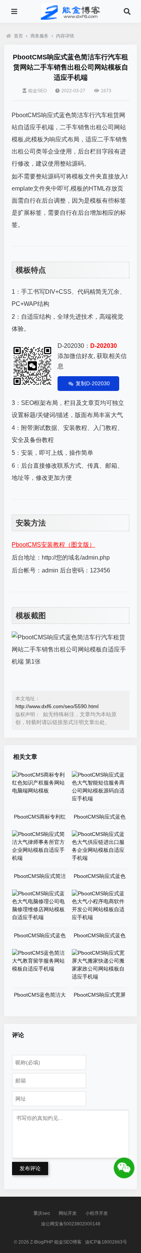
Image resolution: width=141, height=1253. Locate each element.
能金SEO (37, 90)
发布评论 (30, 1168)
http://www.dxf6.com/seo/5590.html (57, 706)
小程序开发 (96, 1213)
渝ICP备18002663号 (106, 1242)
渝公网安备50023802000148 (70, 1224)
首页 (18, 36)
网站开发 (68, 1213)
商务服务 (39, 36)
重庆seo (41, 1213)
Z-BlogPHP (41, 1242)
